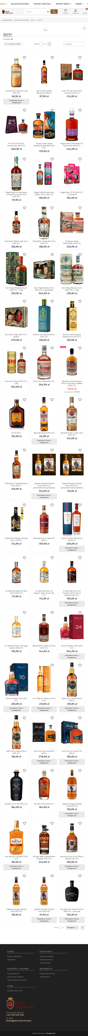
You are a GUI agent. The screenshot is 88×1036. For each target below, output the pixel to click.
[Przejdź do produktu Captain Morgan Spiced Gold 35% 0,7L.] (16, 890)
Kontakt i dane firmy (15, 991)
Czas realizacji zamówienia (17, 980)
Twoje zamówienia (46, 956)
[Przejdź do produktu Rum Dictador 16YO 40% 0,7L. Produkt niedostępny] (16, 679)
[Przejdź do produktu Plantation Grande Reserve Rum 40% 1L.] (16, 464)
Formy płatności (13, 974)
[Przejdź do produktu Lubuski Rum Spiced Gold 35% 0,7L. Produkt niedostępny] (16, 72)
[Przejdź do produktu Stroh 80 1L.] (16, 414)
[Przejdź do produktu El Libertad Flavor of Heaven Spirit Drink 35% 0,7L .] (44, 572)
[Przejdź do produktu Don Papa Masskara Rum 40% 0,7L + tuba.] (16, 269)
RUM (33, 20)
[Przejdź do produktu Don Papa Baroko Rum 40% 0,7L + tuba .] (72, 269)
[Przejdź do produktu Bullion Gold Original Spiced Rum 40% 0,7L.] (72, 316)
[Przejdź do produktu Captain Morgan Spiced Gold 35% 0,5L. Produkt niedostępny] (44, 890)
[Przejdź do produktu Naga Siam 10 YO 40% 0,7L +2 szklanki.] (72, 173)
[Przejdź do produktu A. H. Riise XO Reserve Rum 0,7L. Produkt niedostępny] (44, 679)
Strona (36, 44)
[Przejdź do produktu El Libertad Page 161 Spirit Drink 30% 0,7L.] (16, 572)
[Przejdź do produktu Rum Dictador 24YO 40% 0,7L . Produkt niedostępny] (72, 627)
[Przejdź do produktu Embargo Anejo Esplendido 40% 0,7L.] (72, 222)
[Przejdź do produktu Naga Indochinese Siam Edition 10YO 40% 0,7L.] (44, 173)
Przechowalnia (45, 963)
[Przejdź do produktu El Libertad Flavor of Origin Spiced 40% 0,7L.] (16, 627)
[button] (54, 11)
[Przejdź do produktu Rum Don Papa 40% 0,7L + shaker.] (16, 316)
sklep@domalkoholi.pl (18, 1020)
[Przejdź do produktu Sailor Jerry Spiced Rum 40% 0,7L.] (16, 732)
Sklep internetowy (43, 1033)
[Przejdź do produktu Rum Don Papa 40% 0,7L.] (44, 362)
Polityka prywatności (47, 974)
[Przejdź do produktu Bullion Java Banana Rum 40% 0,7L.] (44, 316)
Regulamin (11, 960)
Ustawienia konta (46, 960)
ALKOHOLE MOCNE (22, 20)
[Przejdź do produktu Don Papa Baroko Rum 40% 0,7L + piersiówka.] (44, 269)
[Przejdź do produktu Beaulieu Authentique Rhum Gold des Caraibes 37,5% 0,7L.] (72, 362)
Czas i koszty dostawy (15, 977)
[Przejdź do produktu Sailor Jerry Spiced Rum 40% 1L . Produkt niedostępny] (72, 679)
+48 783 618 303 (15, 1015)
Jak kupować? (45, 977)
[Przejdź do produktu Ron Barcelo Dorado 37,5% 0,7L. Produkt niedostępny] (16, 838)
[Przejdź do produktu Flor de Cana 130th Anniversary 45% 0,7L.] (16, 125)
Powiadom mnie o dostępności (16, 101)
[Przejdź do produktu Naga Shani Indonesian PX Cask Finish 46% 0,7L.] (72, 125)
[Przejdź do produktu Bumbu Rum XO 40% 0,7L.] (16, 785)
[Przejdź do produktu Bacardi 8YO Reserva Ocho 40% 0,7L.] (44, 627)
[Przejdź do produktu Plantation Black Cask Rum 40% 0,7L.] (16, 222)
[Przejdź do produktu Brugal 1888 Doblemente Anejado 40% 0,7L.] (44, 838)
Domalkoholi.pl (7, 20)
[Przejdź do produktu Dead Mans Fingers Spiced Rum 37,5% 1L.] (16, 519)
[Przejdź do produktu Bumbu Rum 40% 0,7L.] (44, 785)
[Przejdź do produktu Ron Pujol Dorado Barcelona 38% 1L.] (44, 72)
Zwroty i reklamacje (14, 956)
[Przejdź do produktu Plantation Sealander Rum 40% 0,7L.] (44, 222)
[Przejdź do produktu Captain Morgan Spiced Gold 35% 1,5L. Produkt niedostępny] (72, 785)
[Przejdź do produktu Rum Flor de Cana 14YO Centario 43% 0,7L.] (72, 72)
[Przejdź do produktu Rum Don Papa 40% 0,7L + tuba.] (16, 362)
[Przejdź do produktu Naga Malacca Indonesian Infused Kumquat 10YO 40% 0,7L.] (16, 173)
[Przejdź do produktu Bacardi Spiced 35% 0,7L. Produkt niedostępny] (44, 414)
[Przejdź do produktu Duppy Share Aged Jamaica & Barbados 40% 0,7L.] (44, 125)
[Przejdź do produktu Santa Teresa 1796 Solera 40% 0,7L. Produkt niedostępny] (72, 519)
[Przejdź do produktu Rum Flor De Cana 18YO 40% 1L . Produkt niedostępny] (44, 732)
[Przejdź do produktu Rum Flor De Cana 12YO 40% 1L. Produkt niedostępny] (72, 732)
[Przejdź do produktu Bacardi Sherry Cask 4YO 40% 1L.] (44, 519)
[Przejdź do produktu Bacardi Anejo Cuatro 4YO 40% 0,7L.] (72, 414)
